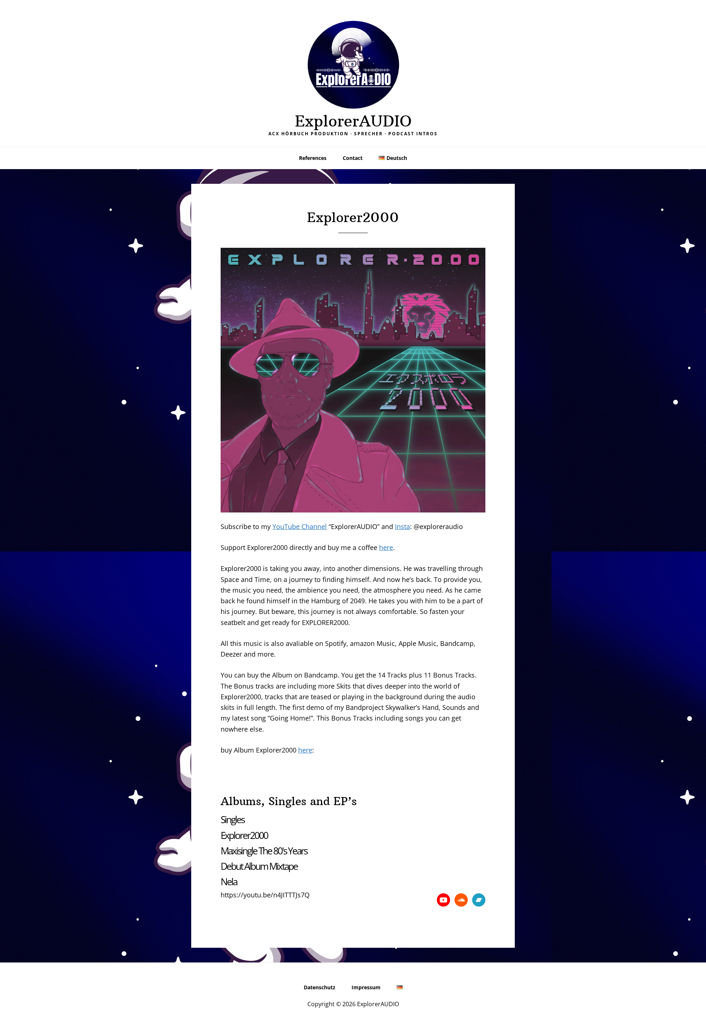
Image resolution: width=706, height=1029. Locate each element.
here (386, 547)
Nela (229, 881)
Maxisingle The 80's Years (264, 850)
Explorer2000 (244, 835)
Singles (232, 819)
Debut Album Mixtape (259, 866)
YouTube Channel (299, 526)
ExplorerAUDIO (353, 121)
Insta (402, 526)
